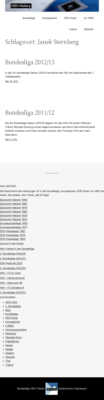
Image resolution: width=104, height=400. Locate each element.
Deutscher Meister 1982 (13, 203)
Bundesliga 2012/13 (29, 62)
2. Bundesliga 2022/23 (13, 292)
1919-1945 (11, 302)
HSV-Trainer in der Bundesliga (17, 248)
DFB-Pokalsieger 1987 (12, 231)
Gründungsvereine (15, 329)
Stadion (9, 353)
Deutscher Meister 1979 (13, 207)
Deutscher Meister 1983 (13, 199)
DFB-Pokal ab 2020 (11, 263)
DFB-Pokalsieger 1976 (12, 235)
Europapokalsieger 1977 (13, 227)
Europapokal (12, 321)
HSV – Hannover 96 (11, 282)
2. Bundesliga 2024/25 (13, 258)
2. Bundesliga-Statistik (13, 253)
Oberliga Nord (13, 337)
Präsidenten (12, 341)
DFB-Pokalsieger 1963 (12, 239)
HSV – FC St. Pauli (10, 273)
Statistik (10, 357)
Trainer (9, 364)
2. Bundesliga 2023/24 (13, 268)
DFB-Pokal (11, 317)
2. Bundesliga (13, 306)
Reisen (9, 345)
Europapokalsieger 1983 (13, 223)
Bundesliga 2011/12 (29, 112)
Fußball (9, 325)
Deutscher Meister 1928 (13, 215)
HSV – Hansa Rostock (12, 277)
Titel (7, 361)
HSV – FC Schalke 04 (12, 287)
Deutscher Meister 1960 (13, 211)
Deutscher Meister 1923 (13, 219)
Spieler (9, 349)
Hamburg (10, 333)
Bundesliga (11, 313)
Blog (8, 310)
